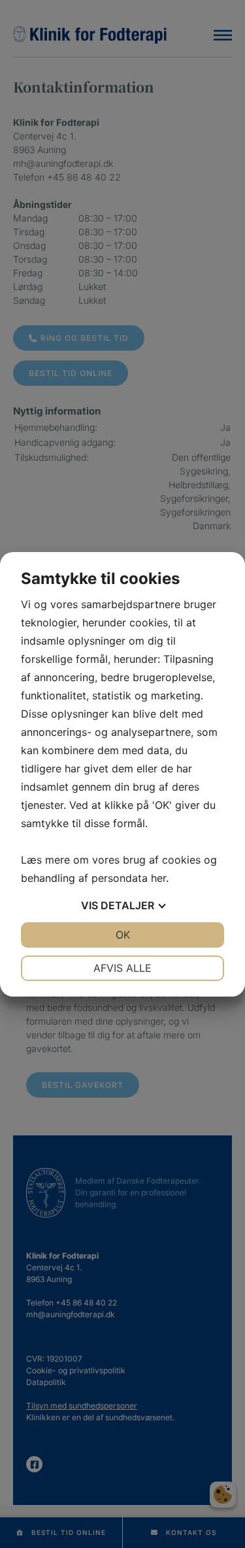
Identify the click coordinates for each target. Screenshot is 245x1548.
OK (123, 934)
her (158, 877)
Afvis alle (122, 967)
